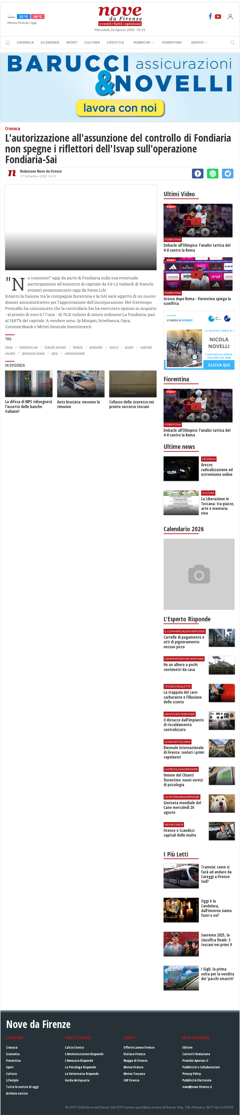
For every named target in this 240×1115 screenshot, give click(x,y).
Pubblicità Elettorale (196, 1080)
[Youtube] (217, 16)
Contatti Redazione (196, 1054)
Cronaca (25, 42)
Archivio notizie (17, 1093)
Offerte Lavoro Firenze (139, 1047)
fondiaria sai (28, 347)
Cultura (92, 42)
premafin (96, 347)
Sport (71, 42)
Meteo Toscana (134, 1073)
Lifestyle (115, 42)
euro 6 (113, 347)
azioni (129, 347)
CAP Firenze (131, 1080)
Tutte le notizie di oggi (22, 1087)
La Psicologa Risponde (80, 1067)
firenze (78, 347)
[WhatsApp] (212, 173)
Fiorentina (172, 42)
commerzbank (75, 353)
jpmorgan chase (33, 353)
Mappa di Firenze (135, 1060)
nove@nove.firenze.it (197, 1087)
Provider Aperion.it (195, 1060)
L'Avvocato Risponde (79, 1060)
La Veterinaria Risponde (82, 1073)
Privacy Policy (191, 1073)
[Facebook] (210, 16)
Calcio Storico (74, 1047)
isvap (8, 347)
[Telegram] (227, 173)
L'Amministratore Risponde (84, 1054)
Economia (50, 42)
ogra (54, 353)
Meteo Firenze (133, 1067)
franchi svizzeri (55, 347)
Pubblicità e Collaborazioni (201, 1067)
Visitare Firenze (134, 1054)
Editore (187, 1047)
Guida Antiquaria (77, 1080)
